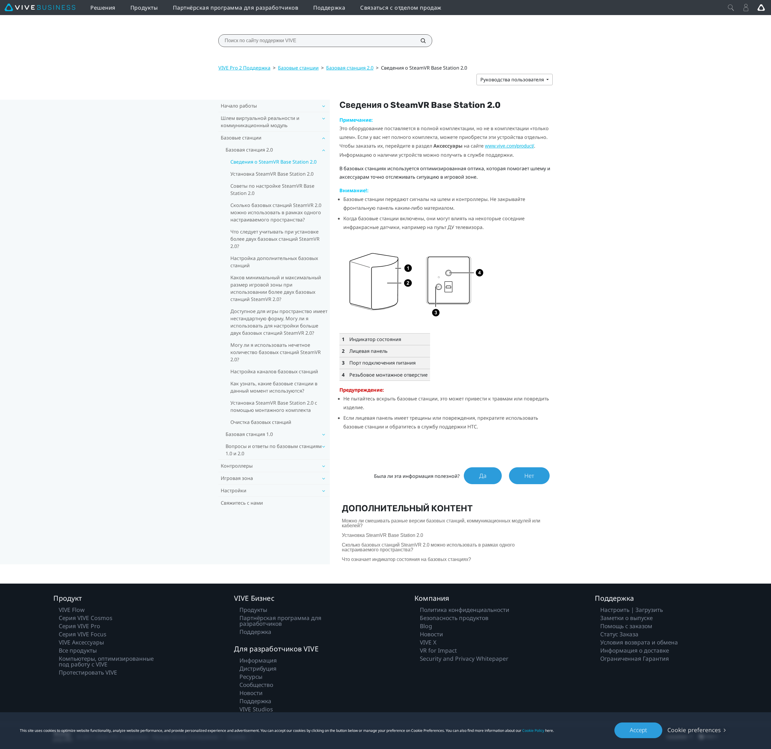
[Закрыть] (730, 7)
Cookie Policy (533, 730)
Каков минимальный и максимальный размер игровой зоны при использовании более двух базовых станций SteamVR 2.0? (275, 288)
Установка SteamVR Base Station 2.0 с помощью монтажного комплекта (273, 406)
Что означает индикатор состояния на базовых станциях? (406, 559)
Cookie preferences (694, 730)
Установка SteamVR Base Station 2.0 (272, 174)
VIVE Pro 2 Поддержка (244, 67)
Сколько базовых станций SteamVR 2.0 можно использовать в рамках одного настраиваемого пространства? (275, 212)
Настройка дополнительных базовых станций (274, 262)
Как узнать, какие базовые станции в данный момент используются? (273, 387)
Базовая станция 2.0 (349, 67)
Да (482, 476)
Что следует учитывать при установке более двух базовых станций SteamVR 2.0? (275, 238)
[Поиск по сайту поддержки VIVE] (420, 41)
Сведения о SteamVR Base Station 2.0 (273, 161)
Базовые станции (298, 67)
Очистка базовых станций (260, 422)
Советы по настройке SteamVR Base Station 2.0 (272, 189)
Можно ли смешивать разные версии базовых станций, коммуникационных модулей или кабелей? (441, 523)
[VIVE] (40, 7)
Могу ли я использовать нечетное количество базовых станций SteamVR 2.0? (275, 352)
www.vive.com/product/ (509, 146)
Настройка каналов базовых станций (274, 371)
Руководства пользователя (512, 79)
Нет (529, 476)
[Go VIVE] (761, 7)
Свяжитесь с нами (242, 503)
